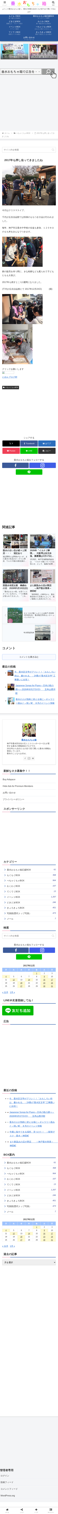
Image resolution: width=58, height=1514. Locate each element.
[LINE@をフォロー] (29, 472)
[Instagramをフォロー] (42, 465)
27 (21, 986)
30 (44, 986)
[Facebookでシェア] (9, 1001)
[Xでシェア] (9, 994)
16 (44, 980)
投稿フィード (7, 1482)
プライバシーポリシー (13, 799)
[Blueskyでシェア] (35, 994)
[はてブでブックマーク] (22, 1001)
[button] (53, 149)
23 (44, 983)
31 (52, 986)
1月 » (12, 1246)
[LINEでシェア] (48, 1001)
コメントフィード (9, 1489)
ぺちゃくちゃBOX (11, 387)
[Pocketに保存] (35, 1001)
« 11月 (5, 1246)
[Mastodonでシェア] (22, 994)
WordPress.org (8, 1495)
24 (52, 983)
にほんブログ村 (9, 377)
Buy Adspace (9, 779)
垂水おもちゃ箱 (29, 740)
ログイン (5, 1476)
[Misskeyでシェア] (48, 994)
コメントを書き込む (29, 657)
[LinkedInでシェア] (29, 1008)
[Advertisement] (29, 103)
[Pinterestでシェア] (16, 1008)
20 (21, 983)
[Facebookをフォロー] (15, 465)
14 (29, 980)
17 (52, 980)
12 (14, 980)
